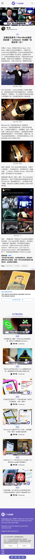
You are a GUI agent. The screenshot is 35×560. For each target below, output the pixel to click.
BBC (10, 255)
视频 (2, 553)
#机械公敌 (24, 265)
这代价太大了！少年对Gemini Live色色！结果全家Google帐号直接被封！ (18, 461)
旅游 (2, 549)
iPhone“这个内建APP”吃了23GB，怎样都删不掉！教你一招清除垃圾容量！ (18, 431)
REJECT (10, 545)
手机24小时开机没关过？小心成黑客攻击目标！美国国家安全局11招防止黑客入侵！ (17, 370)
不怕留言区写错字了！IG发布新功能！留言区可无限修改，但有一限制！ (17, 400)
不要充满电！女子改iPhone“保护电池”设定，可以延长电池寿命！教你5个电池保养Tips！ (17, 491)
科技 (17, 34)
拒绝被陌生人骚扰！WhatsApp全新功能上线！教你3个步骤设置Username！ (17, 340)
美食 (2, 551)
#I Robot (17, 265)
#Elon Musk (9, 265)
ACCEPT (24, 545)
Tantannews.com (6, 519)
